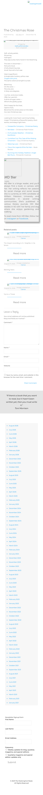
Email (6, 357)
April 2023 (12, 591)
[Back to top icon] (21, 776)
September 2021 (15, 670)
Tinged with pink (10, 78)
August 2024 (13, 525)
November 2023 (15, 562)
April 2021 (12, 690)
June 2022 (13, 632)
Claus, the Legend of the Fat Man (20, 147)
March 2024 (13, 545)
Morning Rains (9, 270)
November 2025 (15, 463)
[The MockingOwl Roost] (34, 3)
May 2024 (12, 537)
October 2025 (14, 467)
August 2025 (13, 475)
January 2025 (14, 504)
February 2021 (14, 698)
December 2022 (15, 607)
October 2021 (14, 665)
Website (7, 366)
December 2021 (15, 657)
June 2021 (12, 682)
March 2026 (13, 446)
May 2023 (12, 587)
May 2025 (12, 488)
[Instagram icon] (25, 787)
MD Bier (19, 34)
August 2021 (13, 674)
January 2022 (14, 653)
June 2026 (13, 434)
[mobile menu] (3, 5)
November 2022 (15, 612)
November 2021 (15, 661)
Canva (23, 238)
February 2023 (14, 599)
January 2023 (14, 603)
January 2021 (14, 703)
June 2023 (13, 583)
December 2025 (15, 459)
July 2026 (12, 430)
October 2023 (14, 566)
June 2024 (13, 533)
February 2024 (14, 550)
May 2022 (12, 636)
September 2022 (15, 620)
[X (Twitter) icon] (20, 787)
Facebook (23, 219)
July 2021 (12, 678)
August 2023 (13, 574)
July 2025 (12, 479)
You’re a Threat (9, 294)
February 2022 (14, 649)
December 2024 (15, 508)
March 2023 (13, 595)
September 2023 (15, 570)
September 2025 (15, 471)
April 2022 (12, 641)
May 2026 (12, 438)
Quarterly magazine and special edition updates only (18, 756)
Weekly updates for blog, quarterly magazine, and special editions (19, 751)
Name (7, 347)
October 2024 (14, 517)
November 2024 (15, 512)
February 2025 (14, 500)
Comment (8, 322)
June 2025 (13, 483)
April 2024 (13, 541)
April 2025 (12, 492)
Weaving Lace (13, 144)
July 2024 (12, 529)
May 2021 (12, 686)
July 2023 (12, 579)
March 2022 (13, 645)
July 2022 (12, 628)
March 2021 (13, 694)
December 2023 (15, 558)
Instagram (11, 219)
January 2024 (14, 554)
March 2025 (13, 496)
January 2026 (14, 454)
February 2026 (14, 450)
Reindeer (11, 129)
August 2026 (13, 426)
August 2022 (13, 624)
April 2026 (12, 442)
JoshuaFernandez (21, 46)
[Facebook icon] (18, 787)
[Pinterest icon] (23, 787)
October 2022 (14, 616)
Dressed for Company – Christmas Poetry (23, 126)
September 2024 (15, 521)
